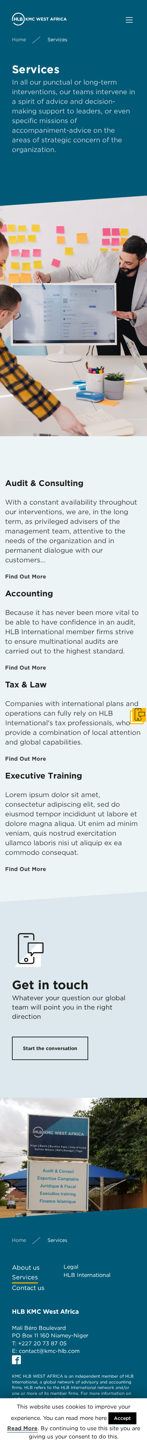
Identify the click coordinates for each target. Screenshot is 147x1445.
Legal (71, 1267)
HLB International (87, 1275)
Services (25, 1277)
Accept (122, 1418)
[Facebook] (16, 1359)
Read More (22, 1428)
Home (19, 39)
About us (26, 1267)
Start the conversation (50, 1048)
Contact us (28, 1287)
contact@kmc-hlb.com (49, 1351)
